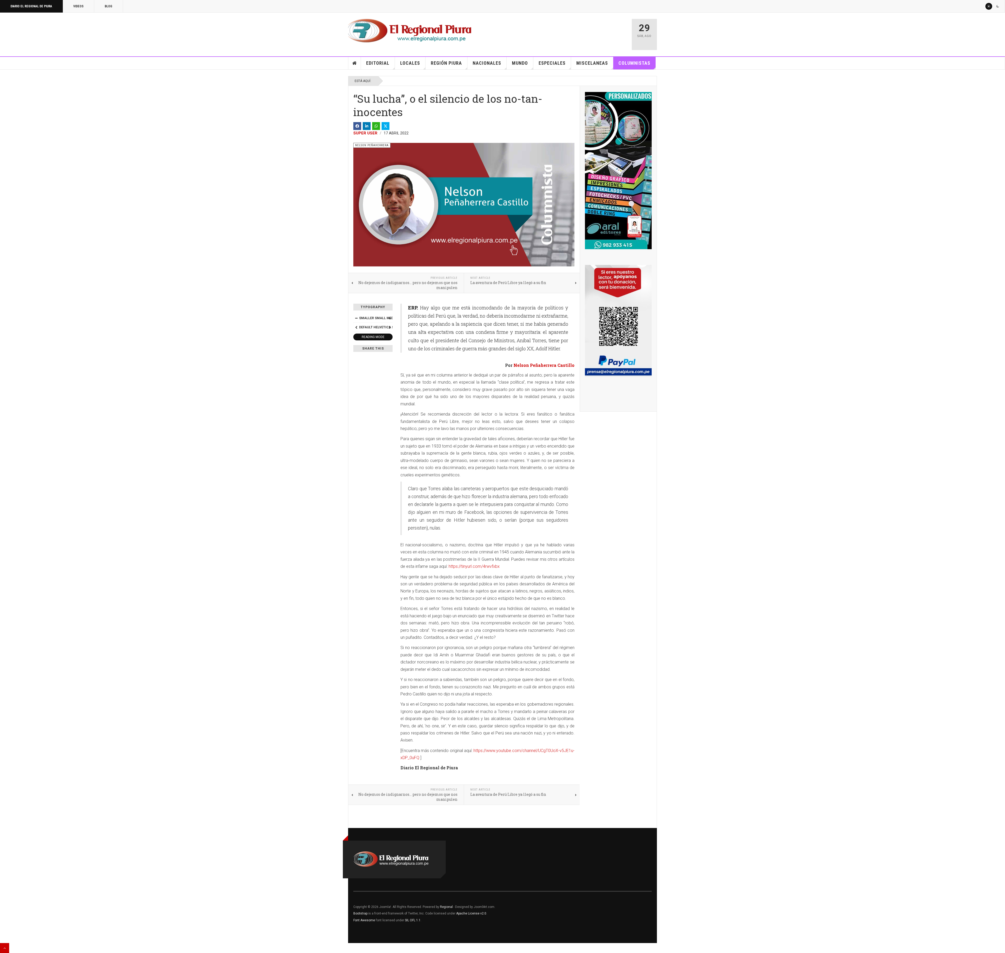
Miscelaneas (592, 63)
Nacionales (487, 63)
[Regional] (409, 31)
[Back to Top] (4, 948)
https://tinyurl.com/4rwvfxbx (474, 566)
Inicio (354, 63)
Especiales (552, 63)
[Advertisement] (566, 32)
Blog (108, 6)
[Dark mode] (997, 6)
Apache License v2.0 (471, 913)
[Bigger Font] (390, 318)
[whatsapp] (376, 126)
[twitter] (385, 126)
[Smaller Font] (356, 318)
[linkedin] (367, 126)
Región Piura (446, 63)
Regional (446, 907)
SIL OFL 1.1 (413, 920)
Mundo (520, 63)
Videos (78, 6)
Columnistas (634, 63)
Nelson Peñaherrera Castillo (543, 365)
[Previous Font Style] (356, 327)
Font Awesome (364, 920)
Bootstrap (360, 913)
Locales (410, 63)
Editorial (377, 63)
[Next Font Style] (390, 327)
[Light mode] (988, 6)
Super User (365, 133)
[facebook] (357, 126)
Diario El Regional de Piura (31, 6)
